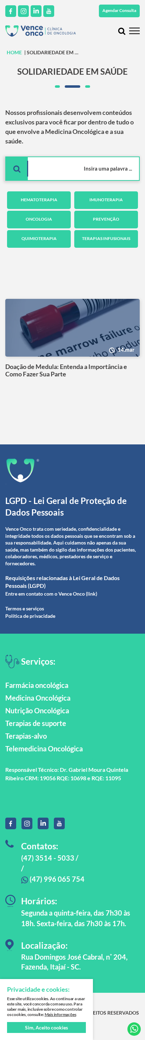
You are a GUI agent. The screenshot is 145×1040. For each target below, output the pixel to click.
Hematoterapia (39, 199)
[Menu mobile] (134, 30)
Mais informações (60, 1014)
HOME (14, 52)
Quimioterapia (39, 238)
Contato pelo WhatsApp (134, 1029)
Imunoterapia (106, 199)
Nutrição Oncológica (37, 710)
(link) (91, 594)
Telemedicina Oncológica (44, 748)
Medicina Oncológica (37, 698)
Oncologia (39, 219)
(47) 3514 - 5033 (47, 858)
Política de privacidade (30, 616)
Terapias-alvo (26, 736)
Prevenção (106, 219)
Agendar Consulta (119, 10)
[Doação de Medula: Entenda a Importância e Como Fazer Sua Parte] (72, 328)
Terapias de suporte (35, 723)
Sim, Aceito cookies (46, 1027)
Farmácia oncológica (36, 685)
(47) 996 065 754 (56, 879)
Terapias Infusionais (106, 238)
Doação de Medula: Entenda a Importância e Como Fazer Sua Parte (66, 370)
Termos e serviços (24, 608)
